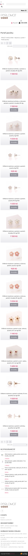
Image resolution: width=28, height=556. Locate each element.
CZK (3, 4)
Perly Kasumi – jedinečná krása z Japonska (12, 547)
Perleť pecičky (5, 39)
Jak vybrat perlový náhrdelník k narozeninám (12, 541)
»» (10, 43)
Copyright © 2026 (8, 553)
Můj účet (15, 23)
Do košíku (14, 110)
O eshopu (4, 515)
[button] (23, 10)
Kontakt (3, 517)
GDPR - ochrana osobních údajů (9, 526)
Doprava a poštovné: (6, 519)
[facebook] (2, 511)
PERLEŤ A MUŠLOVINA (7, 37)
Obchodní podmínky (7, 523)
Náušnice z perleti (19, 37)
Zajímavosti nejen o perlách (10, 531)
